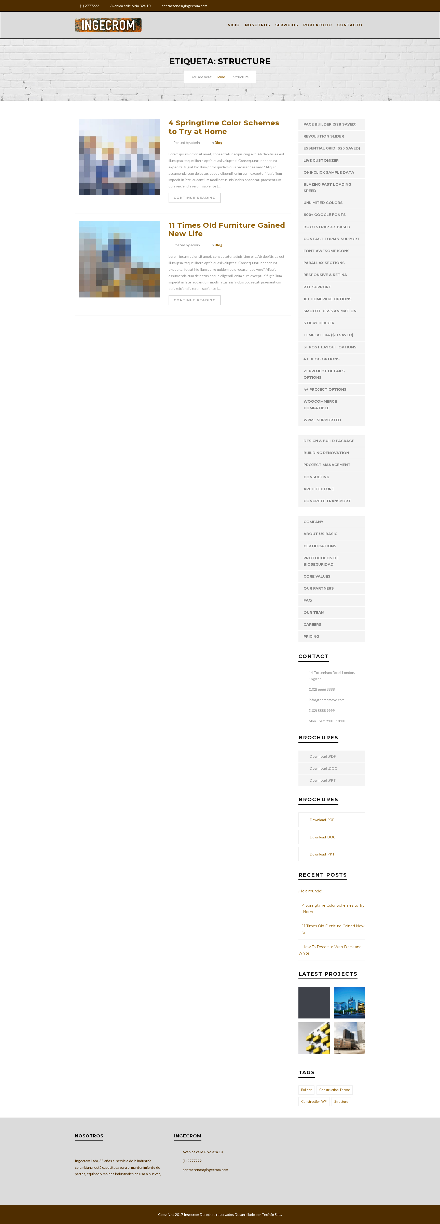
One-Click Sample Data (329, 172)
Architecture (319, 489)
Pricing (311, 636)
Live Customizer (321, 160)
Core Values (317, 576)
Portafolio (317, 25)
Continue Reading (195, 198)
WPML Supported (322, 420)
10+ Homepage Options (328, 299)
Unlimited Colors (323, 202)
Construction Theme (334, 1090)
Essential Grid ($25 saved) (332, 148)
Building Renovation (326, 453)
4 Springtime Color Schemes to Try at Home (224, 127)
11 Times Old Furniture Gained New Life (227, 229)
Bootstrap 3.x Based (327, 227)
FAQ (308, 600)
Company (313, 522)
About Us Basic (320, 534)
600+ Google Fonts (325, 214)
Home (220, 77)
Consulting (316, 477)
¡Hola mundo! (310, 891)
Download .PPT (322, 780)
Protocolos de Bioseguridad (321, 561)
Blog (218, 142)
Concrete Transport (327, 501)
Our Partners (319, 588)
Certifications (320, 546)
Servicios (286, 25)
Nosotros (257, 25)
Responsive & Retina (325, 275)
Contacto (350, 25)
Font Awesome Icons (327, 251)
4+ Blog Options (322, 359)
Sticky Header (319, 323)
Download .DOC (323, 768)
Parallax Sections (324, 263)
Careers (312, 624)
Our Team (314, 612)
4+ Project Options (325, 389)
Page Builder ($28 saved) (330, 124)
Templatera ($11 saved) (328, 335)
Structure (341, 1101)
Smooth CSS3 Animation (330, 311)
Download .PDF (322, 756)
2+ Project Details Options (324, 374)
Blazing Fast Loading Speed (327, 187)
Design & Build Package (329, 441)
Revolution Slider (324, 136)
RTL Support (317, 287)
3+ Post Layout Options (330, 347)
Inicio (233, 25)
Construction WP (314, 1101)
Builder (306, 1090)
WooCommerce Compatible (320, 404)
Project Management (327, 465)
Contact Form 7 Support (332, 239)
